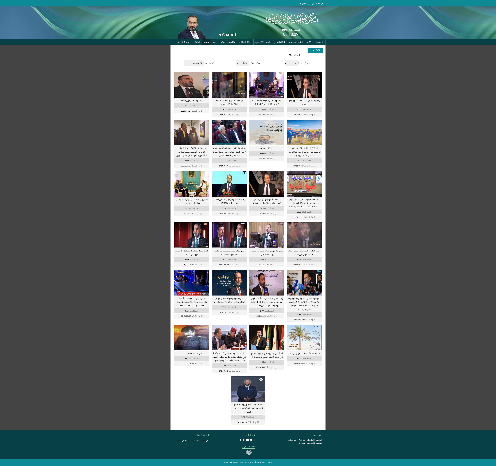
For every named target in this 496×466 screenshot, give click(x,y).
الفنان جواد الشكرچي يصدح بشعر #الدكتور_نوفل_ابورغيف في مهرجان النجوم (248, 408)
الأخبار (309, 42)
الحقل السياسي (296, 42)
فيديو (206, 42)
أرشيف (197, 42)
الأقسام (310, 440)
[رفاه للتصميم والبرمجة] (249, 454)
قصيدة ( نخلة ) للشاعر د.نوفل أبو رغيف (304, 353)
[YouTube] (227, 34)
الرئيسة (319, 440)
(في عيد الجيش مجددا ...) (192, 353)
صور (214, 42)
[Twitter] (232, 34)
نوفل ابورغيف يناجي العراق (192, 100)
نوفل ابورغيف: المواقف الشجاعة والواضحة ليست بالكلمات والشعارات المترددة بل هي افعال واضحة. (192, 302)
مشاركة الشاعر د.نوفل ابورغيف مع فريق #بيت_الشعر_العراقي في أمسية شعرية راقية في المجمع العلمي (229, 152)
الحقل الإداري (279, 42)
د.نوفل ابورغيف (266, 148)
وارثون (223, 42)
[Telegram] (220, 34)
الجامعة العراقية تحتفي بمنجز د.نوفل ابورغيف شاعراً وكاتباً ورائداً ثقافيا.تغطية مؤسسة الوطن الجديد (304, 203)
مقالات (232, 42)
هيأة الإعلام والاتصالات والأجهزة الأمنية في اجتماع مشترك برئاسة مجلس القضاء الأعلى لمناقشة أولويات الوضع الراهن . (229, 357)
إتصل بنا (303, 3)
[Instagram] (223, 34)
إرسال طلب (292, 440)
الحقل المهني (245, 42)
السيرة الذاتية (184, 42)
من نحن (311, 3)
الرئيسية (319, 3)
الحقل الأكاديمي (262, 42)
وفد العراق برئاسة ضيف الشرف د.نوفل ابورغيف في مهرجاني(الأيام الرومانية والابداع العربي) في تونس (267, 302)
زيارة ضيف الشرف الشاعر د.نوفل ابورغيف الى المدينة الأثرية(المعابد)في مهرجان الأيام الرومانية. (304, 152)
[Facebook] (235, 34)
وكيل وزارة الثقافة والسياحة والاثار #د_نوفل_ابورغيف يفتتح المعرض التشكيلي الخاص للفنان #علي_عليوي (191, 152)
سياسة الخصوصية (314, 443)
